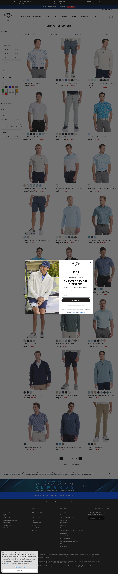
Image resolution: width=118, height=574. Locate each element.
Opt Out (8, 563)
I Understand (20, 570)
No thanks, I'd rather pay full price (76, 305)
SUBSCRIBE (76, 300)
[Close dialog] (90, 262)
